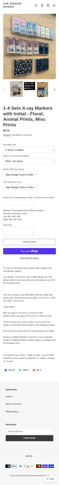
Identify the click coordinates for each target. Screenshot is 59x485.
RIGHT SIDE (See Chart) (13, 169)
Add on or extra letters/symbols (16, 156)
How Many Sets (9, 145)
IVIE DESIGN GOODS (12, 5)
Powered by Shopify (41, 476)
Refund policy (12, 411)
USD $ (28, 456)
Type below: (7, 225)
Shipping (7, 135)
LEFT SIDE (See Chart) (12, 182)
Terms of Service (14, 404)
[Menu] (54, 5)
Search (9, 396)
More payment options (29, 258)
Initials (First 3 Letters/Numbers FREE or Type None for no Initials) (28, 198)
